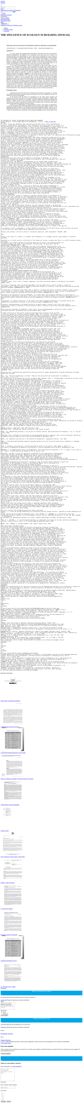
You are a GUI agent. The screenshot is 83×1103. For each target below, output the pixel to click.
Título (2, 1001)
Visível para (4, 1010)
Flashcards (3, 15)
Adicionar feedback (5, 1053)
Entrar (2, 9)
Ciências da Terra (8, 29)
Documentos (4, 1033)
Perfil (2, 22)
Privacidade (4, 1043)
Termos (9, 1043)
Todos (4, 1012)
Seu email (3, 1082)
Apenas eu (5, 1013)
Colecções (9, 15)
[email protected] (50, 121)
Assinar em (4, 1000)
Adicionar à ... (4, 23)
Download (3, 988)
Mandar (9, 1101)
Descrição (6, 1004)
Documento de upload (6, 10)
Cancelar (3, 1101)
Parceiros (8, 1040)
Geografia (6, 31)
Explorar (3, 2)
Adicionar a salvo (17, 25)
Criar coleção (4, 1015)
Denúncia (3, 1040)
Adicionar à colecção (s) (7, 25)
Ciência (6, 28)
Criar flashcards (16, 10)
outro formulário (17, 1066)
